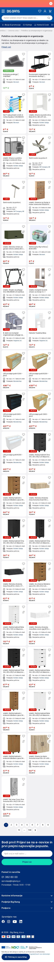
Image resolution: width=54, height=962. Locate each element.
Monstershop (17, 381)
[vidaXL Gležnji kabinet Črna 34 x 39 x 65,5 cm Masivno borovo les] (14, 539)
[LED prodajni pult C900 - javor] (40, 410)
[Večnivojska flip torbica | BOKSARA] (40, 244)
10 (19, 830)
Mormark (16, 82)
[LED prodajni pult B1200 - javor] (40, 370)
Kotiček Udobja (44, 122)
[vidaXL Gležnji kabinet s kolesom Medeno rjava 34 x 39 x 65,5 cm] (14, 495)
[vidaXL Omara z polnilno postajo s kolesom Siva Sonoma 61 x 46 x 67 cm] (14, 156)
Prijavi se (27, 862)
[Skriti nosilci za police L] (14, 200)
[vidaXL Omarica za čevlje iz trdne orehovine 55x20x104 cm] (40, 200)
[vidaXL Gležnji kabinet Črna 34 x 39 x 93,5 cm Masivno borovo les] (40, 539)
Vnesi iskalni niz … (21, 18)
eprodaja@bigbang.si (11, 881)
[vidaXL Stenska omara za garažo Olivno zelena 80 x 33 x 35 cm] (14, 244)
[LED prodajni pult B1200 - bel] (14, 452)
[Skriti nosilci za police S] (40, 156)
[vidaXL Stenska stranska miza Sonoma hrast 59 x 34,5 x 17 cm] (40, 495)
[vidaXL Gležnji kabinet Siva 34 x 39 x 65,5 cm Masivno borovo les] (40, 452)
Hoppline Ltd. (17, 340)
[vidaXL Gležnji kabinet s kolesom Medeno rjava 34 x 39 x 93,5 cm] (14, 711)
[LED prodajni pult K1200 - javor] (14, 370)
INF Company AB (44, 167)
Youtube (15, 921)
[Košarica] (50, 11)
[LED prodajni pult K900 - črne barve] (14, 410)
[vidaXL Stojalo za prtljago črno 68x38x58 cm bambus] (14, 287)
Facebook (3, 921)
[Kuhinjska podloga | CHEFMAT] (14, 70)
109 (29, 830)
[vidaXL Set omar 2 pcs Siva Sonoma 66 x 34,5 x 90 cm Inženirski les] (14, 797)
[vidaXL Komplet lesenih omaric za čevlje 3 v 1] (40, 287)
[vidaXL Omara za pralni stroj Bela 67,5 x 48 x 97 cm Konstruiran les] (40, 113)
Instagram (8, 921)
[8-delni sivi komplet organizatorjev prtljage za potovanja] (14, 329)
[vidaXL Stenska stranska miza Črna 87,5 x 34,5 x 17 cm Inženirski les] (14, 582)
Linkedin (20, 921)
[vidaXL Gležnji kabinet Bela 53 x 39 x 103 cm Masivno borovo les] (14, 625)
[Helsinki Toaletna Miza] (40, 329)
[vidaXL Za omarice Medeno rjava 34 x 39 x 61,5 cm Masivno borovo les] (40, 582)
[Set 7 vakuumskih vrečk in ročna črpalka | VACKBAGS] (14, 113)
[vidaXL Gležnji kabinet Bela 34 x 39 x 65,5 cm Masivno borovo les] (40, 668)
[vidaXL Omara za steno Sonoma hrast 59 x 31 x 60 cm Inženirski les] (40, 754)
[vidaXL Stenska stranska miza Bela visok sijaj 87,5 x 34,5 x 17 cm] (40, 625)
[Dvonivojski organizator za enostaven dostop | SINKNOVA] (40, 70)
